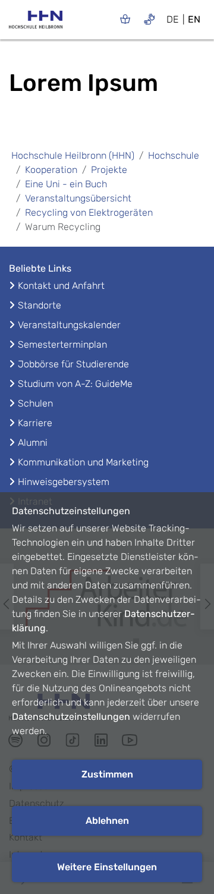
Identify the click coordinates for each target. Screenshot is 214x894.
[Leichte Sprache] (125, 19)
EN (194, 19)
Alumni (33, 442)
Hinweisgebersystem (63, 481)
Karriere (35, 423)
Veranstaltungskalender (69, 324)
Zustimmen (107, 774)
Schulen (35, 403)
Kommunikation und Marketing (83, 462)
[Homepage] (35, 23)
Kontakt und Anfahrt (61, 285)
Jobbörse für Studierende (73, 364)
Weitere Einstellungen (107, 867)
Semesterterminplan (62, 344)
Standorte (39, 305)
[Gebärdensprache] (149, 19)
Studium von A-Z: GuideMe (75, 383)
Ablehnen (107, 820)
